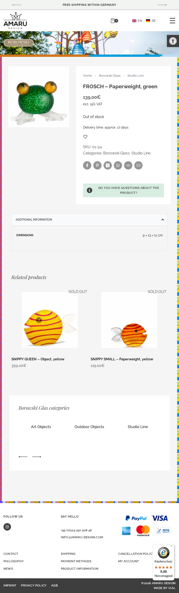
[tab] (89, 220)
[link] (173, 41)
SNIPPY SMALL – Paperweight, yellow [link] (122, 359)
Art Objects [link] (41, 427)
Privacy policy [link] (34, 585)
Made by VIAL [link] (165, 588)
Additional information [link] (34, 219)
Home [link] (87, 75)
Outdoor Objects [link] (89, 427)
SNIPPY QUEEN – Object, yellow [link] (37, 359)
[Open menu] (172, 21)
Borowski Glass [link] (109, 75)
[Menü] (171, 547)
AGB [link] (54, 585)
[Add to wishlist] (85, 136)
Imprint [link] (9, 585)
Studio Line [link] (135, 75)
